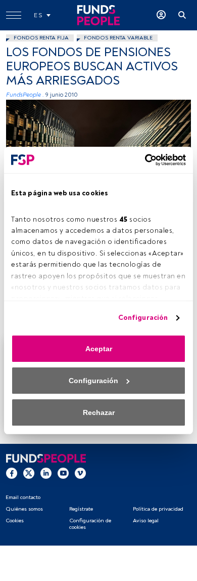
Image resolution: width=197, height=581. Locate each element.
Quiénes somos (24, 509)
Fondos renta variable (118, 37)
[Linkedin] (46, 473)
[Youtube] (63, 473)
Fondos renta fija (41, 37)
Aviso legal (146, 520)
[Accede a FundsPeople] (161, 15)
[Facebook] (11, 473)
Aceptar (98, 349)
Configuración (143, 317)
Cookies (15, 520)
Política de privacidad (158, 509)
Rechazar (99, 412)
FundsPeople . (25, 95)
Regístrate (81, 509)
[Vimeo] (80, 473)
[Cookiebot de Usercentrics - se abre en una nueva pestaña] (142, 160)
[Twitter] (28, 473)
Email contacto (23, 497)
